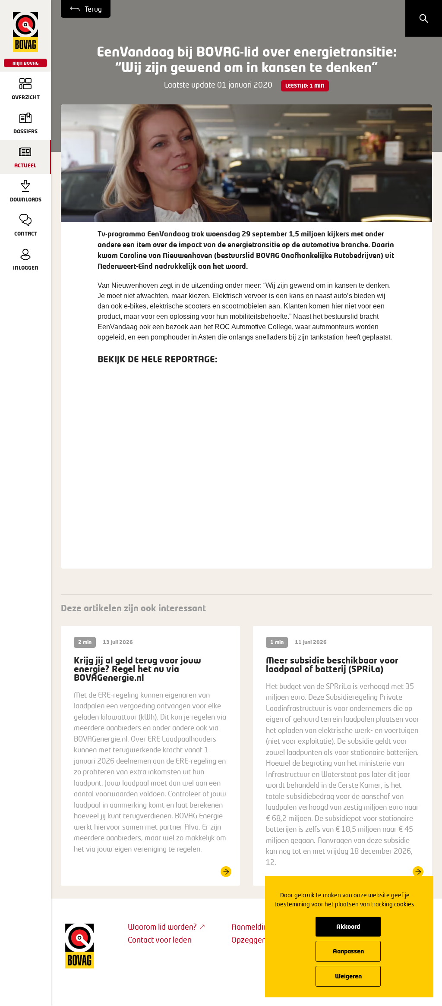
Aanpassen (348, 951)
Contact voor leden (160, 939)
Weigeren (348, 976)
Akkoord (348, 926)
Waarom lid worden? (162, 926)
